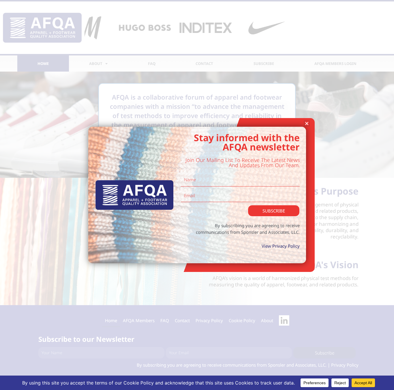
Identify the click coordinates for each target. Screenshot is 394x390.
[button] (307, 123)
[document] (197, 195)
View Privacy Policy (281, 246)
